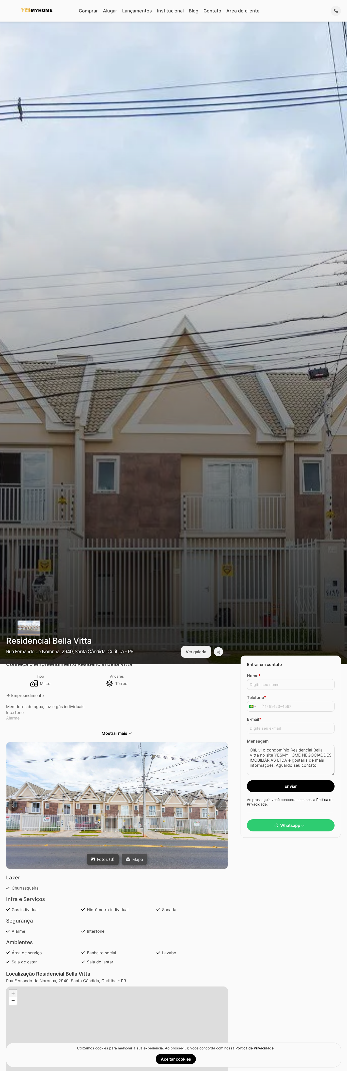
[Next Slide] (221, 805)
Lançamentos (137, 10)
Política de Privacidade (254, 1048)
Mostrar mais (114, 733)
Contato (212, 10)
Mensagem (258, 741)
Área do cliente (243, 10)
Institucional (170, 10)
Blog (193, 10)
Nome (254, 675)
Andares (117, 676)
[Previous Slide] (13, 805)
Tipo (40, 676)
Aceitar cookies (176, 1059)
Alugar (110, 10)
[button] (117, 816)
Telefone (256, 697)
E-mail (254, 719)
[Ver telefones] (336, 11)
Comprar (88, 10)
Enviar (291, 786)
